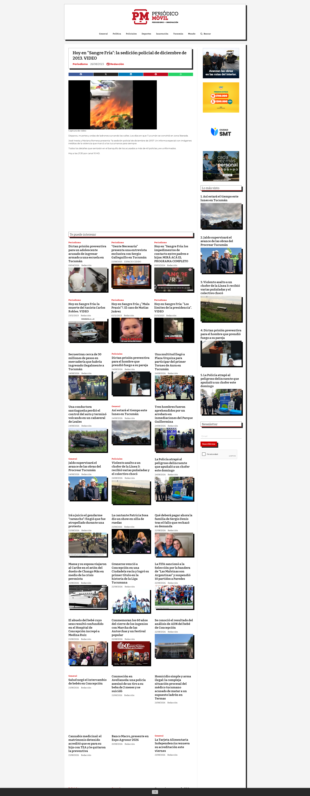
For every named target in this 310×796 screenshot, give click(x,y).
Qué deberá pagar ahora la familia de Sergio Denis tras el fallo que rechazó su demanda (173, 520)
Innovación (162, 34)
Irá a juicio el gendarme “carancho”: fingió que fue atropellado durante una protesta (87, 520)
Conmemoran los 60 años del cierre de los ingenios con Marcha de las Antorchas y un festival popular (130, 627)
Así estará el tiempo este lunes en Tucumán (129, 412)
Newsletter (210, 424)
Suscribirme (208, 444)
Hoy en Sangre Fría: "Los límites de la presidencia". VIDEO (173, 307)
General (103, 34)
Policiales (131, 34)
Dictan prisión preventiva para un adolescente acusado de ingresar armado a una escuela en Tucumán (87, 254)
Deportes (146, 34)
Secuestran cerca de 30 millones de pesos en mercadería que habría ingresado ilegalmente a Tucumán (86, 362)
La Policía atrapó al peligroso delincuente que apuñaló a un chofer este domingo (172, 465)
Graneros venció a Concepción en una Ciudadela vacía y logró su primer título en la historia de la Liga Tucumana (130, 573)
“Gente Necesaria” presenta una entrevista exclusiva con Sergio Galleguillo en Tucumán (129, 252)
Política (117, 34)
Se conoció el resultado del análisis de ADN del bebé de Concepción (174, 623)
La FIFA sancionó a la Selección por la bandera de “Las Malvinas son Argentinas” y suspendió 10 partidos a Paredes (172, 571)
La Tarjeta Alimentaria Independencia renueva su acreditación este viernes (172, 745)
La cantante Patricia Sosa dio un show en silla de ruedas (130, 518)
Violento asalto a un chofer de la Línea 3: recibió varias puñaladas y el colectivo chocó (131, 468)
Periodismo (80, 64)
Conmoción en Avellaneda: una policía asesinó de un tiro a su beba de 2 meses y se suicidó (129, 684)
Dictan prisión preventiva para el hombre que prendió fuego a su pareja (130, 361)
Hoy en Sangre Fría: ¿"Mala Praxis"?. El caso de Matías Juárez (130, 307)
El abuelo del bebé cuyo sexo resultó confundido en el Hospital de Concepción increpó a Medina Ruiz (85, 627)
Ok (155, 792)
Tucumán (178, 34)
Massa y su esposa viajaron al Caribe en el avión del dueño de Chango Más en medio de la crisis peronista (87, 571)
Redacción (117, 64)
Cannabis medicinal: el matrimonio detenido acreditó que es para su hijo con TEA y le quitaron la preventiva (87, 743)
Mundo (191, 34)
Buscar (207, 34)
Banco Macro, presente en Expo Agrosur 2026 (130, 738)
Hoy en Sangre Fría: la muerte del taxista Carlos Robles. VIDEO (86, 307)
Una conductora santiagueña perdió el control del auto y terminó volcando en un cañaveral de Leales (87, 414)
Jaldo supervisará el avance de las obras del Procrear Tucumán (84, 466)
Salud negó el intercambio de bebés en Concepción (87, 681)
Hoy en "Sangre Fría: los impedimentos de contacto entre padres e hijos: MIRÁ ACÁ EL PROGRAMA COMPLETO (171, 254)
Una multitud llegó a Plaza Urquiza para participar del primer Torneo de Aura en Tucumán (170, 362)
